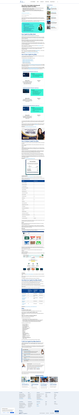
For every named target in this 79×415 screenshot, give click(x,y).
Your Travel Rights (33, 1)
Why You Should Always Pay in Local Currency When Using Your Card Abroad (44, 385)
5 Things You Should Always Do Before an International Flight (34, 385)
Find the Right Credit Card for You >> (40, 399)
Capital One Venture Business (26, 61)
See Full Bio (38, 367)
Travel (37, 1)
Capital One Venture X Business (26, 62)
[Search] (57, 2)
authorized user (36, 124)
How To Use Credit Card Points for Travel (30, 158)
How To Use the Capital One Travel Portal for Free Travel (31, 52)
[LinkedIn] (27, 370)
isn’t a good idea (39, 45)
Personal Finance (52, 1)
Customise (4, 412)
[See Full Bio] (39, 367)
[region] (8, 411)
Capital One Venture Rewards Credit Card (29, 28)
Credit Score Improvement (39, 398)
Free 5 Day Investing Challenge (26, 353)
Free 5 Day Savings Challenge (26, 356)
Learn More (26, 111)
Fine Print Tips (47, 1)
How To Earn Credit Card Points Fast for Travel (30, 126)
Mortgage (55, 398)
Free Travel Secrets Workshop (26, 350)
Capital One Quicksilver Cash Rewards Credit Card (35, 64)
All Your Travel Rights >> (21, 398)
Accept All (12, 412)
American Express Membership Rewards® (24, 299)
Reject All (8, 412)
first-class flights (37, 50)
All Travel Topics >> (29, 398)
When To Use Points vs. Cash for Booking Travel (31, 306)
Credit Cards (41, 1)
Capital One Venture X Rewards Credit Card (28, 59)
